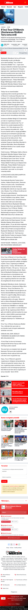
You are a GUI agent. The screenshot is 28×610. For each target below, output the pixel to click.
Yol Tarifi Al (15, 521)
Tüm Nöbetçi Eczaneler (14, 537)
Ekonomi (9, 7)
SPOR (8, 27)
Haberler (3, 27)
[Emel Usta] (4, 409)
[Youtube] (16, 544)
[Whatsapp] (19, 544)
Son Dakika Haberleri (21, 584)
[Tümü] (26, 500)
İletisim (11, 547)
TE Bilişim (17, 604)
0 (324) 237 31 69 (6, 521)
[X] (11, 544)
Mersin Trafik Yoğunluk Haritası (7, 580)
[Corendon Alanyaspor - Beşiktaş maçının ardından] (21, 439)
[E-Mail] (10, 412)
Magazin (20, 7)
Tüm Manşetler (6, 584)
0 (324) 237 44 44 (6, 529)
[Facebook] (9, 544)
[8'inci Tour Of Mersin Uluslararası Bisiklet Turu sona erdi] (14, 49)
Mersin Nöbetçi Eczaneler (5, 575)
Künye (7, 547)
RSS (4, 598)
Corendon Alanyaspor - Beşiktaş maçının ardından (21, 444)
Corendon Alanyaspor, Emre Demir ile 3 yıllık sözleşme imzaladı (7, 429)
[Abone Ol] (23, 53)
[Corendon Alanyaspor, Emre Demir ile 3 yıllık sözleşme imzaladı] (7, 423)
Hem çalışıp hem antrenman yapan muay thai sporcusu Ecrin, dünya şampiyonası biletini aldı (21, 430)
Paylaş (4, 52)
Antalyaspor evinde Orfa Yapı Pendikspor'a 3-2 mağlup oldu (20, 459)
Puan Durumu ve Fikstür (21, 579)
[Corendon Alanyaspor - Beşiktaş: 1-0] (7, 453)
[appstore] (14, 592)
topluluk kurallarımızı (14, 486)
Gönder (4, 481)
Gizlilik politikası (18, 547)
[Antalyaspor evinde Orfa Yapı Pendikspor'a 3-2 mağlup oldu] (21, 453)
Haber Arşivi (5, 588)
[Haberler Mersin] (9, 2)
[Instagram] (14, 544)
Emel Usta (12, 408)
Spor (14, 7)
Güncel (3, 7)
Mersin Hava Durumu (21, 574)
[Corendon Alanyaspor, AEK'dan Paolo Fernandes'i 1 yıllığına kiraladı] (7, 439)
